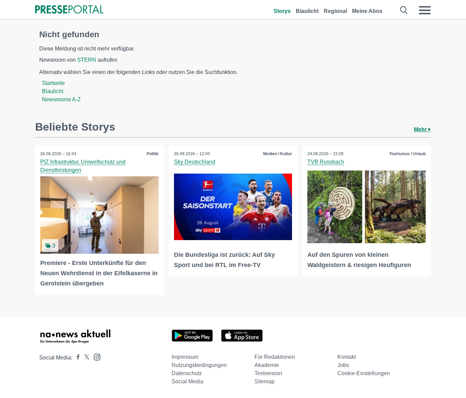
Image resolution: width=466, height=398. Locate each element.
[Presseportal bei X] (85, 357)
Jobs (343, 365)
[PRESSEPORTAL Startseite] (69, 10)
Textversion (268, 373)
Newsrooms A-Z (61, 99)
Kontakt (346, 357)
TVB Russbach (325, 162)
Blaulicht (307, 11)
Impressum (185, 357)
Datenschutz (187, 373)
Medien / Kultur (277, 153)
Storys (282, 11)
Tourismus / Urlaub (407, 153)
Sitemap (264, 381)
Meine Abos (367, 11)
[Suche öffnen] (404, 10)
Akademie (266, 365)
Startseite (53, 83)
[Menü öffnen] (425, 10)
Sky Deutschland (194, 162)
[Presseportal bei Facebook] (76, 357)
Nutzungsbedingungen (199, 365)
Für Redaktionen (274, 357)
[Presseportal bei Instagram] (95, 356)
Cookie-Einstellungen (363, 373)
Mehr (421, 129)
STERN (86, 60)
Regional (335, 11)
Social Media (187, 381)
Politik (153, 153)
